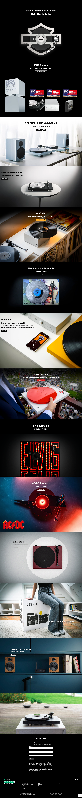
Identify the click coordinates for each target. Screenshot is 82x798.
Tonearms (23, 2)
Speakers (47, 2)
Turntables (17, 2)
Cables (51, 2)
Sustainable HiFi (25, 783)
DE (73, 780)
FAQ (39, 783)
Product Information (63, 780)
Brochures (61, 782)
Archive (60, 783)
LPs (62, 2)
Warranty (40, 784)
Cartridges (28, 2)
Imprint (23, 788)
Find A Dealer (41, 782)
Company (24, 780)
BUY (44, 129)
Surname (31, 750)
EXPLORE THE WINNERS (41, 71)
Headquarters (24, 782)
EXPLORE (39, 219)
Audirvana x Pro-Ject (26, 787)
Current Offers (66, 2)
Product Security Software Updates (45, 787)
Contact (40, 780)
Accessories (57, 2)
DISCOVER (39, 129)
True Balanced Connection (27, 784)
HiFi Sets (42, 2)
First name (31, 746)
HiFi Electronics (35, 2)
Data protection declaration (44, 785)
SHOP (72, 2)
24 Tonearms (24, 785)
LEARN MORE (41, 380)
